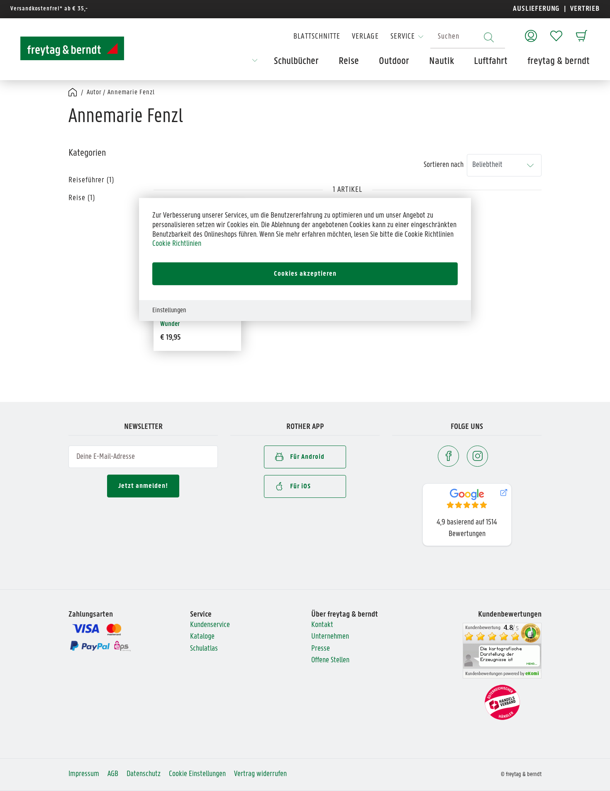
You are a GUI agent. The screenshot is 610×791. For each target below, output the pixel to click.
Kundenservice (210, 625)
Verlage (365, 37)
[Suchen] (489, 37)
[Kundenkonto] (531, 32)
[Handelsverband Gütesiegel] (502, 702)
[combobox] (467, 37)
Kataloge (202, 637)
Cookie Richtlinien (176, 244)
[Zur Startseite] (72, 48)
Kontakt (322, 625)
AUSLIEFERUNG (536, 9)
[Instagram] (477, 456)
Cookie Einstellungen (197, 774)
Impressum (83, 774)
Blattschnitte (316, 37)
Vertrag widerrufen (260, 774)
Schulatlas (204, 649)
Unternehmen (330, 637)
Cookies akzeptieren (305, 273)
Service (402, 37)
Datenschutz (144, 774)
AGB (112, 774)
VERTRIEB (584, 9)
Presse (320, 649)
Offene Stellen (330, 660)
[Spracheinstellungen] (254, 63)
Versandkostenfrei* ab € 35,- (49, 9)
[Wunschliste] (556, 32)
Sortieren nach (444, 165)
